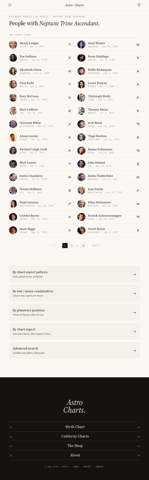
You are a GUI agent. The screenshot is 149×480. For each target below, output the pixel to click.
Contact (100, 467)
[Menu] (10, 5)
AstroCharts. (74, 406)
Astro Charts (74, 5)
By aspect (42, 16)
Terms (76, 467)
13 (83, 245)
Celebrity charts (20, 16)
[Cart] (139, 5)
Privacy (87, 467)
